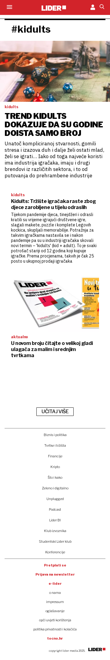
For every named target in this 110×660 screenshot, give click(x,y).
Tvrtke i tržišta (55, 445)
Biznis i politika (55, 435)
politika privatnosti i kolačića (55, 629)
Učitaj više (55, 411)
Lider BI (55, 520)
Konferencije (55, 552)
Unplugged (55, 499)
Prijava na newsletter (55, 574)
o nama (55, 593)
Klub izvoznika (55, 531)
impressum (55, 602)
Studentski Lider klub (55, 541)
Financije (55, 456)
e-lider (55, 583)
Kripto (55, 467)
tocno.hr (55, 638)
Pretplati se (55, 565)
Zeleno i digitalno (55, 488)
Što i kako (55, 477)
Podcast (55, 509)
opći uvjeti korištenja (55, 620)
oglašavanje (55, 611)
